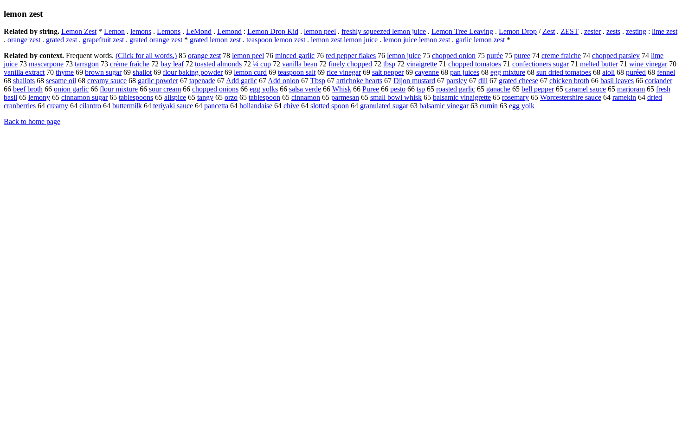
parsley (456, 81)
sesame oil (61, 81)
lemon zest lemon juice (344, 40)
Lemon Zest (79, 31)
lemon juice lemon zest (416, 40)
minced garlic (295, 55)
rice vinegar (344, 72)
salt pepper (388, 72)
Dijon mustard (414, 81)
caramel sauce (585, 89)
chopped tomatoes (474, 64)
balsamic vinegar (444, 106)
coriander (658, 81)
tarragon (87, 64)
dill (483, 81)
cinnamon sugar (84, 97)
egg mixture (507, 72)
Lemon (114, 31)
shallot (142, 72)
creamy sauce (107, 81)
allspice (175, 97)
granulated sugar (384, 106)
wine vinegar (648, 64)
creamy (57, 106)
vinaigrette (421, 64)
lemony (39, 97)
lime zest (664, 31)
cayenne (427, 72)
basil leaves (617, 81)
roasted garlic (455, 89)
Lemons (168, 31)
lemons (140, 31)
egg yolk (521, 106)
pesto (397, 89)
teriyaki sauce (173, 106)
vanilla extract (24, 72)
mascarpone (46, 64)
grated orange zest (155, 40)
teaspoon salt (296, 72)
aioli (608, 72)
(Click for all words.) (146, 55)
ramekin (624, 97)
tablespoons (136, 97)
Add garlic (241, 81)
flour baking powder (193, 72)
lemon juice (404, 55)
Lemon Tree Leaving (462, 31)
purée (495, 55)
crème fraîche (129, 64)
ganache (498, 89)
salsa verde (305, 89)
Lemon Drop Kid (272, 31)
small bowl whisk (396, 97)
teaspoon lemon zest (275, 40)
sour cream (165, 89)
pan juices (464, 72)
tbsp (389, 64)
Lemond (229, 31)
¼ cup (262, 64)
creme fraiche (561, 55)
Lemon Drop (518, 31)
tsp (421, 89)
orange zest (23, 40)
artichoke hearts (359, 81)
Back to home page (32, 121)
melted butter (599, 64)
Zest (548, 31)
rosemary (515, 97)
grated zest (61, 40)
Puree (370, 89)
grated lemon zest (215, 40)
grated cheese (518, 81)
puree (522, 55)
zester (592, 31)
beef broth (28, 89)
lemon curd (250, 72)
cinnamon (305, 97)
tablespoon (264, 97)
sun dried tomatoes (563, 72)
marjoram (631, 89)
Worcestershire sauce (570, 97)
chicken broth (569, 81)
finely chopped (350, 64)
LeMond (199, 31)
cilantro (90, 106)
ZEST (569, 31)
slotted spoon (329, 106)
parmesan (345, 97)
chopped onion (454, 55)
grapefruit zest (103, 40)
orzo (231, 97)
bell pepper (537, 89)
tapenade (202, 81)
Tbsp (317, 81)
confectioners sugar (540, 64)
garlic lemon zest (480, 40)
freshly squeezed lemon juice (383, 31)
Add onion (283, 81)
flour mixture (119, 89)
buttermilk (127, 106)
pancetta (216, 106)
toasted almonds (218, 64)
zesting (636, 31)
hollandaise (255, 106)
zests (613, 31)
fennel (666, 72)
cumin (489, 106)
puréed (636, 72)
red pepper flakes (351, 55)
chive (291, 106)
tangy (205, 97)
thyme (65, 72)
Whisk (341, 89)
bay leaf (172, 64)
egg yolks (264, 89)
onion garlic (71, 89)
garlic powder (158, 81)
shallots (24, 81)
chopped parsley (616, 55)
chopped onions (215, 89)
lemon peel (320, 31)
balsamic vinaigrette (462, 97)
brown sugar (103, 72)
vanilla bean (299, 64)
